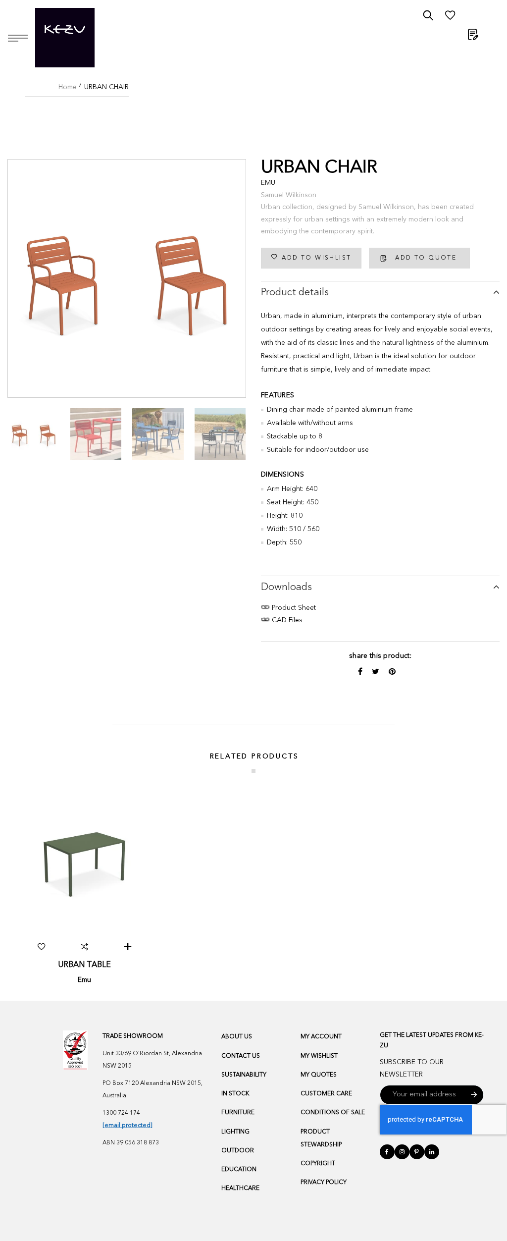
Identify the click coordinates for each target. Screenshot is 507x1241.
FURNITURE (237, 1113)
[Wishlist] (450, 17)
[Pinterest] (416, 1151)
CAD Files (286, 620)
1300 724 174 (121, 1113)
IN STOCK (235, 1094)
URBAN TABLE (84, 965)
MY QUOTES (319, 1075)
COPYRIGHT (318, 1164)
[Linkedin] (431, 1151)
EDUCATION (238, 1170)
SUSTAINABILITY (243, 1075)
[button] (41, 947)
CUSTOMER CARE (326, 1094)
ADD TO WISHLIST (316, 258)
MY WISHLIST (319, 1056)
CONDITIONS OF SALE (333, 1113)
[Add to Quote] (128, 947)
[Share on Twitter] (376, 672)
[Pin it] (392, 672)
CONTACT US (240, 1056)
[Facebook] (387, 1151)
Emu (268, 182)
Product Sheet (293, 607)
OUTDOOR (237, 1151)
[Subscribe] (474, 1095)
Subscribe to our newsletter (412, 1068)
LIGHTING (235, 1132)
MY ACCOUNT (321, 1037)
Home (67, 87)
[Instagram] (402, 1151)
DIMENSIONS (282, 474)
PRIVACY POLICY (324, 1183)
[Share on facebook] (361, 672)
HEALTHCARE (240, 1188)
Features (277, 395)
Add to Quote (425, 258)
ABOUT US (236, 1037)
